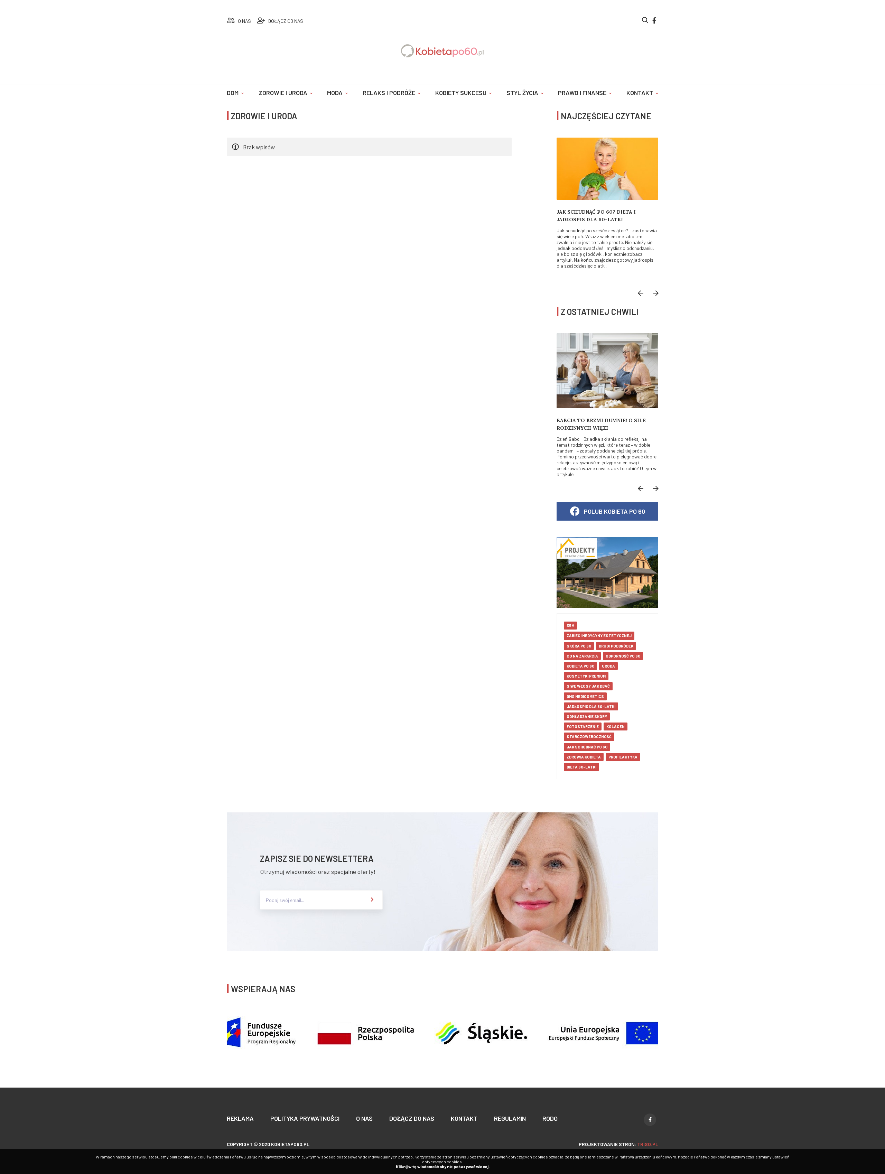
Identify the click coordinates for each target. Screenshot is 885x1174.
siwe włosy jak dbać (588, 686)
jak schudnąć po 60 (587, 747)
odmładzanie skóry (587, 716)
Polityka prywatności (304, 1118)
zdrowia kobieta (584, 757)
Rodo (550, 1118)
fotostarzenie (583, 726)
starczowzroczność (589, 736)
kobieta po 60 (580, 666)
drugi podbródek (616, 646)
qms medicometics (585, 696)
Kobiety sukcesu (460, 92)
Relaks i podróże (389, 92)
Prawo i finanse (582, 92)
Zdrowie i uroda (283, 92)
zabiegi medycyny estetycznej (599, 635)
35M (570, 625)
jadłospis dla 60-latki (591, 706)
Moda (335, 92)
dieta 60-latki (581, 767)
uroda (608, 666)
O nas (364, 1118)
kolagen (615, 726)
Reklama (240, 1118)
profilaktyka (622, 757)
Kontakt (639, 92)
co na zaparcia (582, 656)
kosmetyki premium (586, 676)
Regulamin (510, 1118)
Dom (233, 92)
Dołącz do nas (411, 1118)
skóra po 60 (579, 646)
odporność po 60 (623, 656)
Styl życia (522, 92)
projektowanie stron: (618, 1144)
